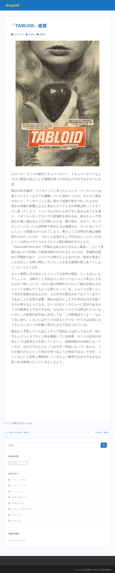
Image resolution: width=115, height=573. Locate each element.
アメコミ (16, 479)
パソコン (16, 491)
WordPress (106, 570)
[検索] (104, 445)
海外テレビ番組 (19, 509)
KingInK (12, 5)
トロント (16, 485)
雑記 (14, 514)
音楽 (14, 520)
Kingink (31, 34)
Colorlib (87, 570)
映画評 (43, 34)
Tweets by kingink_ (17, 540)
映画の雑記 (17, 497)
